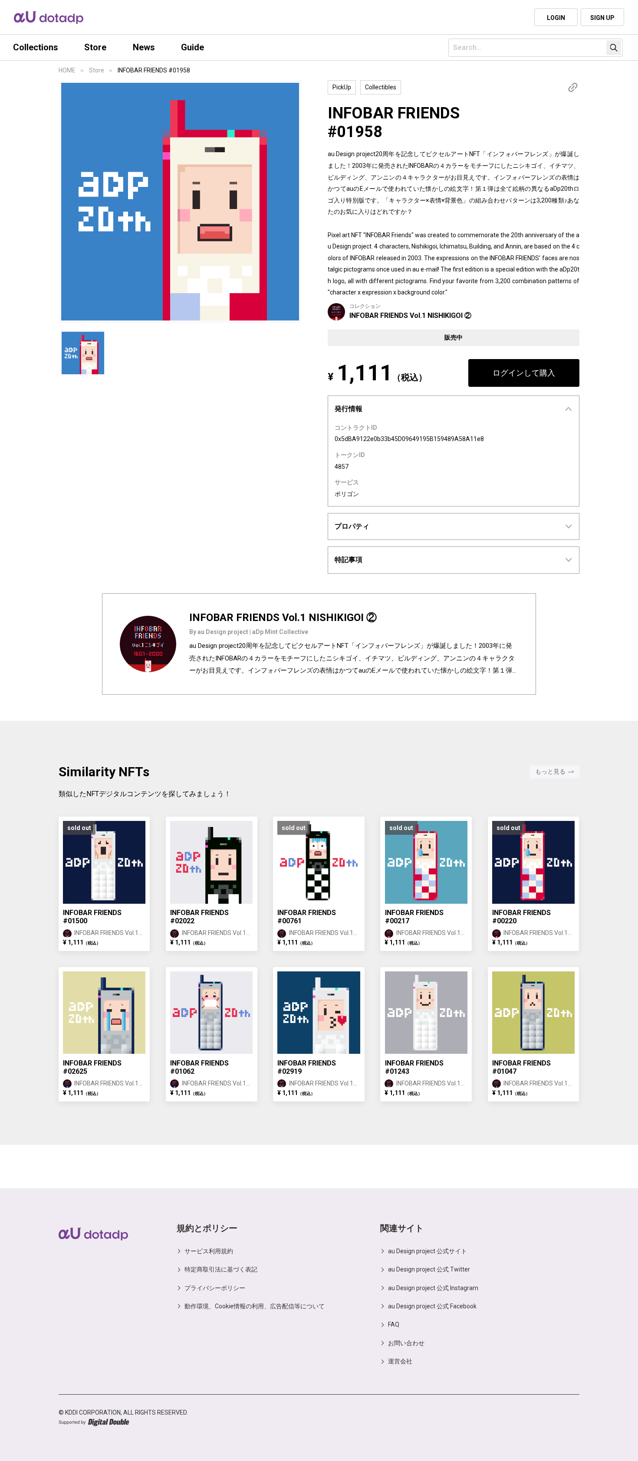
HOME (67, 70)
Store (96, 70)
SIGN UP (602, 17)
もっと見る (550, 771)
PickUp (341, 87)
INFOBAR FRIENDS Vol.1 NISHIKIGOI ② (410, 315)
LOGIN (556, 17)
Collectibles (380, 87)
